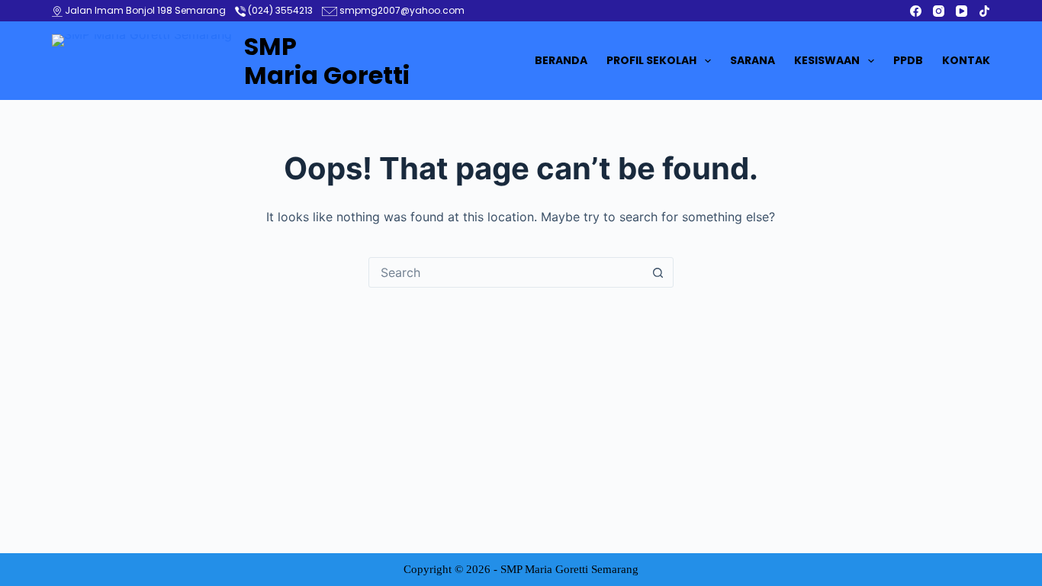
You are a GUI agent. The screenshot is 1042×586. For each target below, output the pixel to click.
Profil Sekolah (651, 60)
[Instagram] (938, 11)
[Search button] (658, 272)
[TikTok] (984, 11)
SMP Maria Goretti (327, 60)
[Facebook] (915, 11)
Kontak (966, 60)
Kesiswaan (827, 60)
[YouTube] (961, 11)
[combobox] (506, 272)
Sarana (752, 60)
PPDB (908, 60)
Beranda (561, 60)
